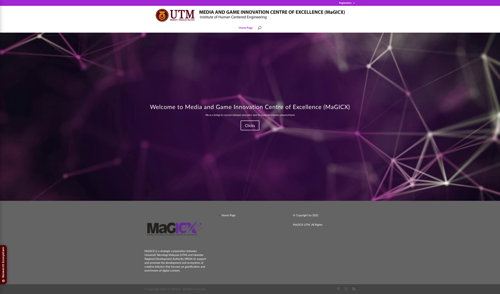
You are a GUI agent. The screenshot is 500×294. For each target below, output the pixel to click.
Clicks (250, 125)
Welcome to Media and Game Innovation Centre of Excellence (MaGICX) (250, 106)
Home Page (246, 27)
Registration (345, 3)
